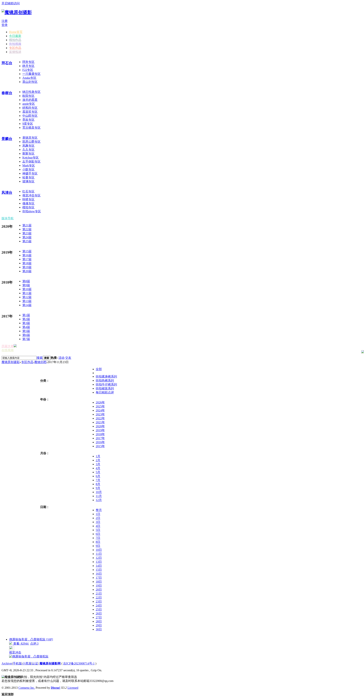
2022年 (100, 418)
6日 (98, 533)
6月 (98, 476)
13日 (99, 561)
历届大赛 (8, 346)
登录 (5, 25)
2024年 (100, 410)
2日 (98, 518)
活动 (61, 357)
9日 (98, 545)
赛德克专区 (30, 137)
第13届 (26, 301)
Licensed (72, 687)
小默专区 (28, 169)
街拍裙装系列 (105, 388)
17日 (99, 577)
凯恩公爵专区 (31, 141)
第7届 (26, 339)
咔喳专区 (28, 199)
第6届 (26, 335)
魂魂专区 (28, 203)
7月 (98, 480)
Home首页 (16, 32)
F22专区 (27, 69)
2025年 (100, 406)
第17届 (26, 259)
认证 (35, 663)
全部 (99, 369)
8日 (98, 541)
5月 (98, 472)
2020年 (100, 426)
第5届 (26, 331)
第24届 (26, 237)
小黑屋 (26, 663)
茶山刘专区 (30, 81)
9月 (98, 488)
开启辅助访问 (11, 3)
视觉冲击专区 (31, 195)
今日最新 (15, 36)
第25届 (26, 241)
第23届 (26, 233)
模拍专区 (28, 207)
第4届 (26, 327)
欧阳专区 (28, 95)
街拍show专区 (31, 211)
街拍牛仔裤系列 (106, 384)
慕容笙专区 (30, 111)
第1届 (26, 315)
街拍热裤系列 (105, 380)
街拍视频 (15, 43)
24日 (99, 605)
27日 (99, 617)
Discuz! (55, 687)
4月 (98, 468)
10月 (99, 492)
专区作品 (15, 47)
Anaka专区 (29, 77)
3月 (98, 464)
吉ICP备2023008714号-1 (79, 663)
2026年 (100, 402)
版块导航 (8, 218)
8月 (98, 484)
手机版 (17, 663)
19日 (99, 585)
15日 (99, 569)
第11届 (26, 293)
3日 (98, 522)
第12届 (26, 297)
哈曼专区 (28, 177)
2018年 (100, 434)
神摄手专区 (30, 173)
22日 (99, 597)
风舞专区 (28, 145)
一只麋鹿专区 (31, 73)
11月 (99, 496)
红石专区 (28, 191)
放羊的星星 (30, 99)
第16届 (26, 255)
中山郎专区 (30, 115)
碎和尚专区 (30, 107)
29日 (99, 625)
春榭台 (7, 93)
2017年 (100, 438)
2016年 (100, 442)
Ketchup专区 (30, 157)
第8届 (26, 281)
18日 (99, 581)
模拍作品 (15, 39)
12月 (99, 500)
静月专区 (28, 65)
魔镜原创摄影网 (50, 663)
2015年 (100, 446)
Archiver (7, 663)
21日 (99, 593)
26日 (99, 613)
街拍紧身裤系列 (106, 376)
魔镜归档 (40, 362)
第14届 (26, 305)
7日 (98, 537)
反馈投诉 (15, 51)
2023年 (100, 414)
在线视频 (8, 350)
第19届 (26, 267)
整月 (99, 510)
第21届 (26, 225)
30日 (99, 629)
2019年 (100, 430)
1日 (98, 514)
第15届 (26, 251)
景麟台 (7, 139)
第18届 (26, 263)
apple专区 (28, 103)
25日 (99, 609)
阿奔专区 (28, 61)
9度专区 (27, 123)
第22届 (26, 229)
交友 (68, 357)
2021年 (100, 422)
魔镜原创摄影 (11, 362)
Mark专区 (28, 165)
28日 (99, 621)
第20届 (26, 271)
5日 (98, 530)
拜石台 (7, 63)
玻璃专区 (28, 181)
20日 (99, 589)
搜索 (40, 357)
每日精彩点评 (105, 392)
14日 (99, 565)
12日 (99, 557)
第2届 (26, 319)
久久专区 (28, 149)
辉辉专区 (28, 153)
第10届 (26, 289)
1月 (98, 456)
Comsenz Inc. (26, 687)
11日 (99, 553)
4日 (98, 526)
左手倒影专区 (31, 161)
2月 (98, 460)
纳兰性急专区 (31, 91)
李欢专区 (28, 119)
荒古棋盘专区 (31, 127)
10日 (99, 549)
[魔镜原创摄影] (17, 12)
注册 (5, 21)
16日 (99, 573)
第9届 (26, 285)
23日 (99, 601)
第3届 (26, 323)
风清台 (7, 193)
